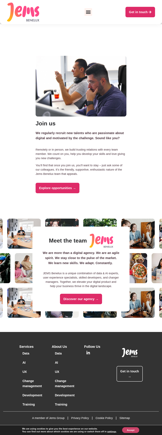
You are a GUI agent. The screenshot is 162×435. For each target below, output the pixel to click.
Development (32, 395)
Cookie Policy (104, 418)
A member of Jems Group (48, 418)
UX (24, 371)
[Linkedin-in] (88, 353)
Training (28, 404)
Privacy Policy (80, 418)
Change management (32, 383)
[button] (88, 12)
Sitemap (124, 418)
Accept (130, 430)
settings (111, 431)
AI (24, 362)
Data (25, 353)
